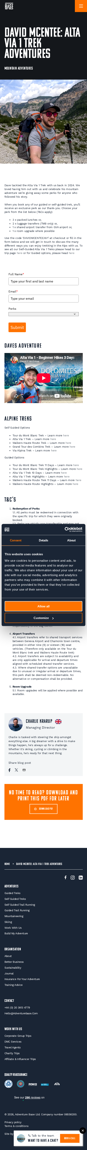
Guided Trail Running (17, 910)
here (19, 253)
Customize (41, 618)
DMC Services (12, 1041)
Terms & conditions (16, 1126)
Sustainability (12, 967)
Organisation (12, 949)
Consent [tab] (15, 540)
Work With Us (13, 927)
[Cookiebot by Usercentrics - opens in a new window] (64, 529)
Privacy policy (12, 1122)
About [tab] (71, 540)
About (8, 956)
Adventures (11, 886)
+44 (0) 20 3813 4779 (17, 1007)
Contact (9, 1001)
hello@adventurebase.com (21, 1013)
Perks (12, 308)
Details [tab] (43, 540)
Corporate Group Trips (17, 1035)
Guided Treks (12, 893)
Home (7, 864)
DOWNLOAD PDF (46, 808)
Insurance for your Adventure (22, 979)
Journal (9, 973)
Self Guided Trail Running (19, 904)
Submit (17, 327)
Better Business (14, 961)
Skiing (8, 921)
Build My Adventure (16, 933)
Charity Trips (12, 1053)
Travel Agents (12, 1047)
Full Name (16, 274)
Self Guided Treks (15, 898)
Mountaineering (13, 916)
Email (13, 291)
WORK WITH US (13, 1029)
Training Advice (13, 984)
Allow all (43, 606)
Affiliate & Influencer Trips (20, 1059)
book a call (69, 1138)
